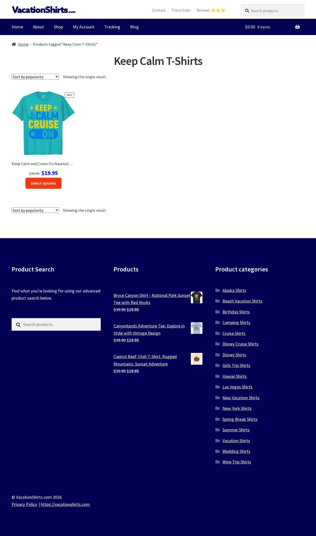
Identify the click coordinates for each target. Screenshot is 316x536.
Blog (134, 27)
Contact (159, 10)
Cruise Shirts (233, 333)
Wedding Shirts (236, 451)
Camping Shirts (236, 322)
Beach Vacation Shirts (242, 301)
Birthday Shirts (236, 312)
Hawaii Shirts (234, 376)
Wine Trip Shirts (236, 462)
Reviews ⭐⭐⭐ (211, 10)
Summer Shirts (236, 430)
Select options (43, 183)
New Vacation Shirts (240, 398)
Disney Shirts (234, 355)
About (38, 27)
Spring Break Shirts (239, 419)
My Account (83, 27)
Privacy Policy (24, 504)
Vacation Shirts (236, 440)
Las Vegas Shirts (237, 387)
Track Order (181, 10)
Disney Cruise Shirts (240, 344)
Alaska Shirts (234, 290)
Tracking (112, 27)
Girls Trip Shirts (236, 365)
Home (17, 27)
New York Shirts (237, 408)
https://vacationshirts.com (65, 504)
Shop (58, 27)
